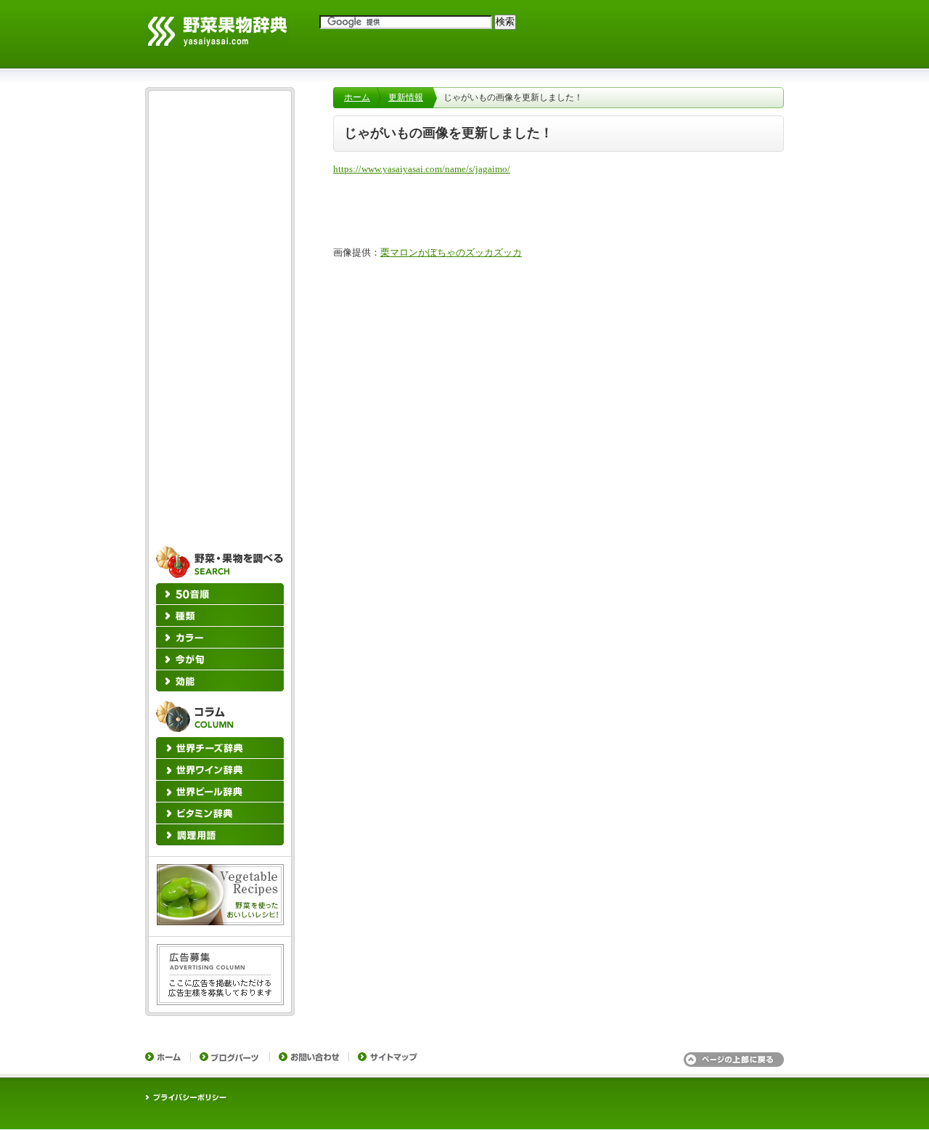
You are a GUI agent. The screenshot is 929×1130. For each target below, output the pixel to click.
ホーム (357, 97)
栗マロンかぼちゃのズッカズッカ (451, 253)
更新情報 (405, 97)
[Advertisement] (220, 316)
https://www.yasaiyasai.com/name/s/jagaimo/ (421, 169)
